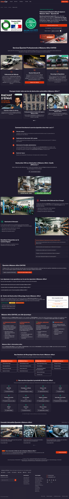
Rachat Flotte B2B (62, 452)
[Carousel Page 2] (35, 120)
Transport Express (57, 363)
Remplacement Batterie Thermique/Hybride (41, 369)
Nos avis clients (57, 303)
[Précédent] (2, 106)
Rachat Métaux (26, 482)
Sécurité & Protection (38, 481)
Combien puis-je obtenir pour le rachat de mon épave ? (46, 250)
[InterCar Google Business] (47, 480)
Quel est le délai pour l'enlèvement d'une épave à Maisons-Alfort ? (48, 240)
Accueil (11, 1)
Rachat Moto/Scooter (24, 370)
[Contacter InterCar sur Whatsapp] (49, 480)
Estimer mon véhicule (34, 82)
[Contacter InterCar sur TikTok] (55, 480)
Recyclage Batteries (6, 365)
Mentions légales (49, 496)
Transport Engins (57, 365)
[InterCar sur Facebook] (51, 480)
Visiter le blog (64, 422)
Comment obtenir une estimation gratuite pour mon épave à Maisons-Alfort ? (16, 287)
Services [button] (15, 1)
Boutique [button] (21, 1)
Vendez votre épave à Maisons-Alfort (24, 272)
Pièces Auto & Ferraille (7, 368)
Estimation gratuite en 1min (52, 25)
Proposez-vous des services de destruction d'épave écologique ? (48, 253)
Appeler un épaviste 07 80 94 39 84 (9, 272)
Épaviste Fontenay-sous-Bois (9, 400)
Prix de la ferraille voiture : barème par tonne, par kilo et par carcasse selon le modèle (11, 440)
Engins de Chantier (6, 370)
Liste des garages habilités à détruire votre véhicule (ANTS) (38, 458)
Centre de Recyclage (6, 363)
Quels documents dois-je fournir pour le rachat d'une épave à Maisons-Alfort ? (16, 284)
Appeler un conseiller (55, 30)
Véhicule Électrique (38, 480)
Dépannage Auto (26, 477)
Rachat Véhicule (26, 478)
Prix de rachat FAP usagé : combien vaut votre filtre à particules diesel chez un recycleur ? (57, 440)
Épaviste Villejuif (9, 410)
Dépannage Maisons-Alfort (42, 363)
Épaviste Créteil (61, 391)
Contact (26, 1)
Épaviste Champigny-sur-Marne (26, 391)
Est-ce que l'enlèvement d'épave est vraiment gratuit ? (46, 256)
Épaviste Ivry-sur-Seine (27, 400)
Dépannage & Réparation (39, 478)
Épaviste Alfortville (9, 391)
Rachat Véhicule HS (23, 368)
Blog (30, 1)
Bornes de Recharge (41, 372)
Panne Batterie (39, 365)
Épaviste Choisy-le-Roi (44, 391)
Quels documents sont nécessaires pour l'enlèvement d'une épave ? (48, 246)
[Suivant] (67, 106)
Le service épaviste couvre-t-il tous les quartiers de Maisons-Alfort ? (14, 290)
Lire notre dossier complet (35, 171)
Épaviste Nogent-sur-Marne (44, 400)
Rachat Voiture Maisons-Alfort (25, 365)
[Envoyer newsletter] (15, 480)
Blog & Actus (37, 491)
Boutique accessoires (38, 477)
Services (5, 7)
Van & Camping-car (38, 483)
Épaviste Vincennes (26, 410)
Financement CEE (57, 368)
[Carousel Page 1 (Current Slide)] (34, 120)
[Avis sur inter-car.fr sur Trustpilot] (51, 482)
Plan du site (43, 496)
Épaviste (9, 7)
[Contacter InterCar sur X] (49, 482)
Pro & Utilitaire (37, 487)
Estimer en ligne (64, 1)
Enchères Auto (39, 374)
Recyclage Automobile (4, 438)
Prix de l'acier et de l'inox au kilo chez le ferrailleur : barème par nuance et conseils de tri (33, 440)
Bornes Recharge (26, 481)
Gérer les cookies (65, 496)
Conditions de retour (57, 496)
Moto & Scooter (37, 482)
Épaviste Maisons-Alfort (24, 363)
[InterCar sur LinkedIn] (53, 480)
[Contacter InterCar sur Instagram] (47, 482)
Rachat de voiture (58, 322)
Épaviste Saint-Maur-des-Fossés (61, 400)
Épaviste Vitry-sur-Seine (44, 410)
